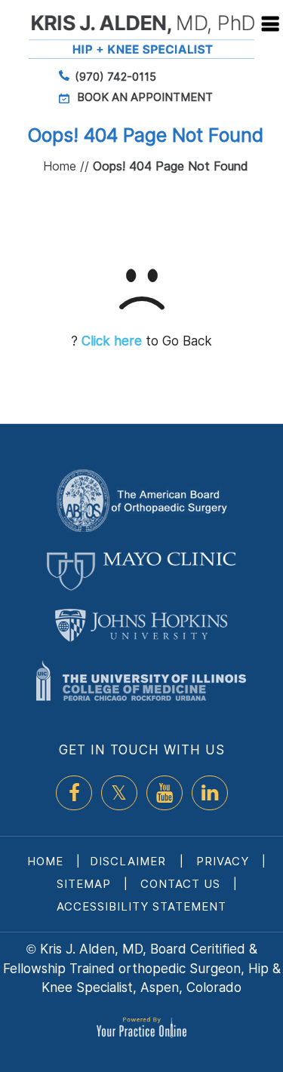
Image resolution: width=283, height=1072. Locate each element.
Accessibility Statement (141, 906)
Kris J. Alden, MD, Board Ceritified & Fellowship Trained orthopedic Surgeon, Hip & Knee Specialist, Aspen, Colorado (142, 968)
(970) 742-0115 (115, 76)
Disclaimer (130, 861)
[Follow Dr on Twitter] (119, 793)
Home (59, 166)
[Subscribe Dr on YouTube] (164, 793)
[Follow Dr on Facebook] (74, 793)
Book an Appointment (145, 97)
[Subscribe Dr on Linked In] (210, 793)
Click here (112, 341)
